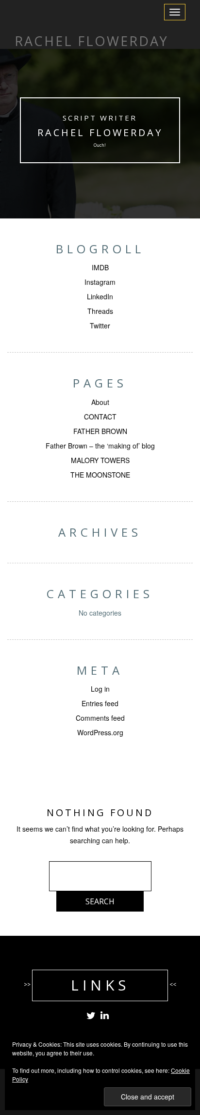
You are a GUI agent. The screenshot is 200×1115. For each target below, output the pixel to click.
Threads (100, 311)
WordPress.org (100, 732)
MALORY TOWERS (100, 460)
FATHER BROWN (100, 431)
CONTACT (100, 416)
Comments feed (100, 718)
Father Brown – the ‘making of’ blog (100, 445)
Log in (100, 689)
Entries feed (100, 703)
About (100, 402)
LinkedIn (100, 296)
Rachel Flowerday (100, 132)
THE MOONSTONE (100, 475)
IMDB (100, 267)
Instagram (100, 282)
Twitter (100, 325)
